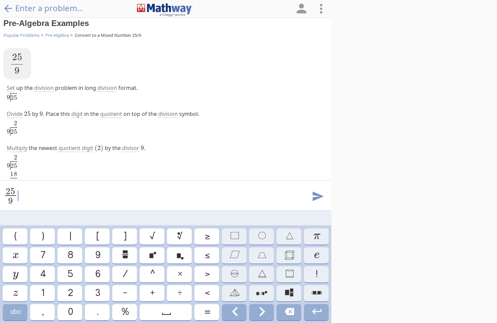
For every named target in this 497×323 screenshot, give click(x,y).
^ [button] (152, 274)
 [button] (234, 274)
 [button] (289, 312)
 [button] (261, 312)
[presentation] (17, 63)
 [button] (124, 255)
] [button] (124, 236)
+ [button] (152, 293)
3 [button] (97, 293)
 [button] (289, 293)
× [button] (179, 274)
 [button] (261, 255)
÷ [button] (179, 293)
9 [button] (97, 255)
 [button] (234, 293)
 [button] (15, 255)
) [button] (42, 236)
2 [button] (70, 293)
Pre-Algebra (57, 35)
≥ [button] (207, 236)
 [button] (234, 312)
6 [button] (97, 274)
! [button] (316, 274)
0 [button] (70, 312)
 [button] (289, 236)
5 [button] (70, 274)
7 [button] (42, 255)
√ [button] (152, 236)
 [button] (261, 274)
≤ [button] (207, 255)
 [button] (316, 312)
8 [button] (70, 255)
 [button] (234, 255)
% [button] (125, 312)
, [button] (42, 312)
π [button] (316, 236)
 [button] (15, 293)
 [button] (289, 255)
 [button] (316, 255)
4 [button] (43, 274)
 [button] (179, 236)
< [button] (207, 293)
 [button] (316, 293)
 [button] (234, 236)
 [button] (179, 255)
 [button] (15, 274)
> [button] (207, 274)
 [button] (152, 255)
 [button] (15, 312)
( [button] (15, 236)
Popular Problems (21, 35)
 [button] (166, 312)
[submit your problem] (317, 197)
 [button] (289, 274)
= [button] (207, 312)
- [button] (124, 293)
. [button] (97, 312)
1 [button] (42, 293)
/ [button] (125, 274)
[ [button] (97, 236)
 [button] (261, 293)
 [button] (261, 236)
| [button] (70, 236)
